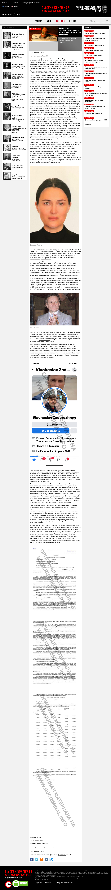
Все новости (88, 124)
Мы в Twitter (8, 14)
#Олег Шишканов (36, 848)
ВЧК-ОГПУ (72, 21)
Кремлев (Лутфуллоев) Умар (18, 94)
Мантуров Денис (17, 64)
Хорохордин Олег (17, 137)
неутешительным (44, 340)
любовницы (67, 502)
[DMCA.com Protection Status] (20, 887)
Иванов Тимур (16, 84)
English (15, 6)
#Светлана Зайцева (50, 848)
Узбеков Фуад (16, 126)
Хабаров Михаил (17, 74)
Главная (38, 21)
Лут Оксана (15, 146)
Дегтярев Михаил (17, 106)
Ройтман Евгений (17, 54)
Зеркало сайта (19, 14)
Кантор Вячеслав (17, 166)
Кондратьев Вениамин (15, 156)
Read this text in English (37, 52)
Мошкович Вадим (17, 34)
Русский (6, 6)
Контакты (16, 3)
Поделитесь (62, 855)
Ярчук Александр (17, 175)
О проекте (5, 3)
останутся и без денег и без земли (40, 259)
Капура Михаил (16, 115)
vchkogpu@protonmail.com (31, 3)
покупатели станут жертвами (39, 257)
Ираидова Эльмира (18, 43)
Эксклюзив (60, 21)
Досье (49, 21)
